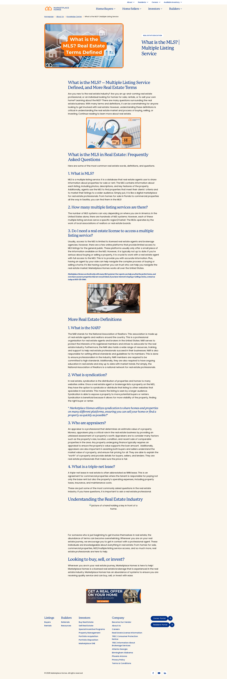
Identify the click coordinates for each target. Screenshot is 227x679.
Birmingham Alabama (122, 652)
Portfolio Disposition (88, 640)
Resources (66, 625)
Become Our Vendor (121, 622)
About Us (116, 625)
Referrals (65, 622)
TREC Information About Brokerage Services (123, 644)
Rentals (48, 625)
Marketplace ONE (87, 643)
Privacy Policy (118, 659)
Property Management (89, 632)
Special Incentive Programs (92, 629)
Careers (116, 629)
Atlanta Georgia (119, 649)
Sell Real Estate (86, 625)
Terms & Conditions (121, 663)
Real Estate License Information (127, 632)
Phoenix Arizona (119, 656)
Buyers (47, 622)
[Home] (57, 9)
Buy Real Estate (86, 622)
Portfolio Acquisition (88, 636)
